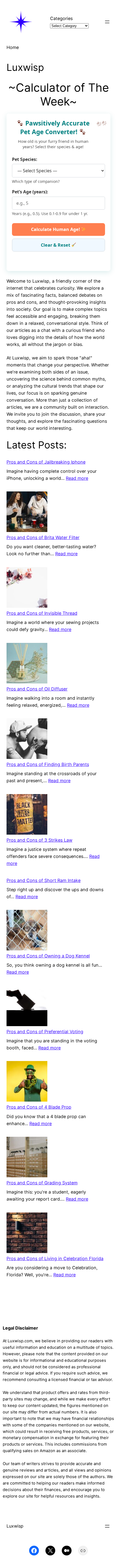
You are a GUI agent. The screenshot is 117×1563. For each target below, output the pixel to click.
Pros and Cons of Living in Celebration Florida (55, 1258)
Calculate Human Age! (56, 229)
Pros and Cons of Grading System (42, 1182)
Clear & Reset (56, 245)
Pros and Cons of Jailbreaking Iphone (46, 462)
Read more (77, 478)
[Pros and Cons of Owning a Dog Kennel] (27, 931)
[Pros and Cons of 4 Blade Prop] (27, 1082)
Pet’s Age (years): (30, 192)
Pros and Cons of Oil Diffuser (37, 689)
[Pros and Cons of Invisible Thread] (27, 588)
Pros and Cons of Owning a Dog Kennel (48, 956)
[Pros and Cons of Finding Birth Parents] (27, 739)
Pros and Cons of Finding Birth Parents (48, 764)
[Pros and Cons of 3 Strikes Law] (27, 815)
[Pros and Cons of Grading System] (27, 1158)
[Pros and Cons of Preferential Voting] (27, 1007)
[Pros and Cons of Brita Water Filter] (27, 512)
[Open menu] (107, 22)
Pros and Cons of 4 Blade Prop (39, 1107)
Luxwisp (15, 1526)
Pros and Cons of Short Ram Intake (44, 880)
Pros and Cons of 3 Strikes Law (39, 840)
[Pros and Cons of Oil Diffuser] (27, 664)
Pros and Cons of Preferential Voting (45, 1031)
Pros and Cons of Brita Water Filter (43, 537)
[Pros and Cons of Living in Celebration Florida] (27, 1233)
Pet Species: (24, 159)
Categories (61, 18)
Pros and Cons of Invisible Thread (42, 613)
